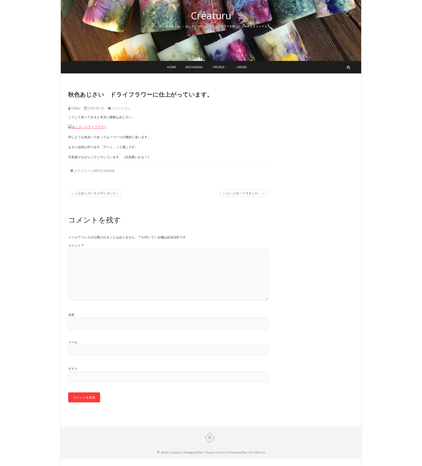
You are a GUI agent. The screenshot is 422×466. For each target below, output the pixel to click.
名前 (71, 315)
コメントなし (121, 108)
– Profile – (219, 67)
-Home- (171, 67)
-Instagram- (194, 67)
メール (73, 342)
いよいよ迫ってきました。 (244, 193)
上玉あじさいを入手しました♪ (94, 193)
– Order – (242, 67)
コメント (76, 245)
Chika (75, 108)
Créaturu (211, 15)
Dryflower (103, 171)
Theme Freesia (215, 452)
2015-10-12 (95, 108)
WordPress (256, 452)
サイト (73, 369)
